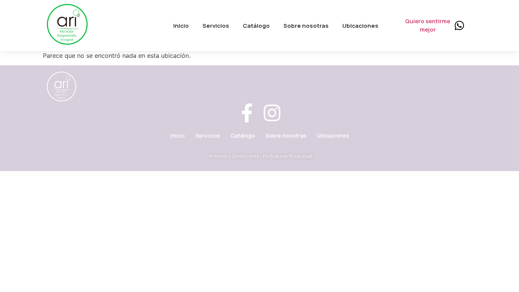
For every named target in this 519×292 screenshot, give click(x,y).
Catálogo (243, 135)
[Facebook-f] (247, 114)
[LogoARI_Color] (67, 24)
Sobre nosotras (286, 135)
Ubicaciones (333, 135)
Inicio (177, 135)
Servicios (207, 135)
